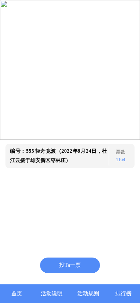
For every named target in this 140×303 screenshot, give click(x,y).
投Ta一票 (70, 265)
